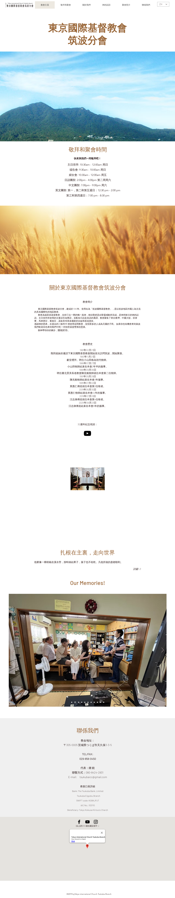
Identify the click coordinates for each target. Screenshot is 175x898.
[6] (74, 702)
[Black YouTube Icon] (87, 822)
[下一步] (162, 650)
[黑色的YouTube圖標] (87, 433)
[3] (84, 702)
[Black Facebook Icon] (79, 822)
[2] (81, 702)
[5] (71, 702)
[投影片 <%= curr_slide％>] (91, 702)
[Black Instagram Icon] (95, 822)
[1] (78, 702)
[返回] (12, 650)
